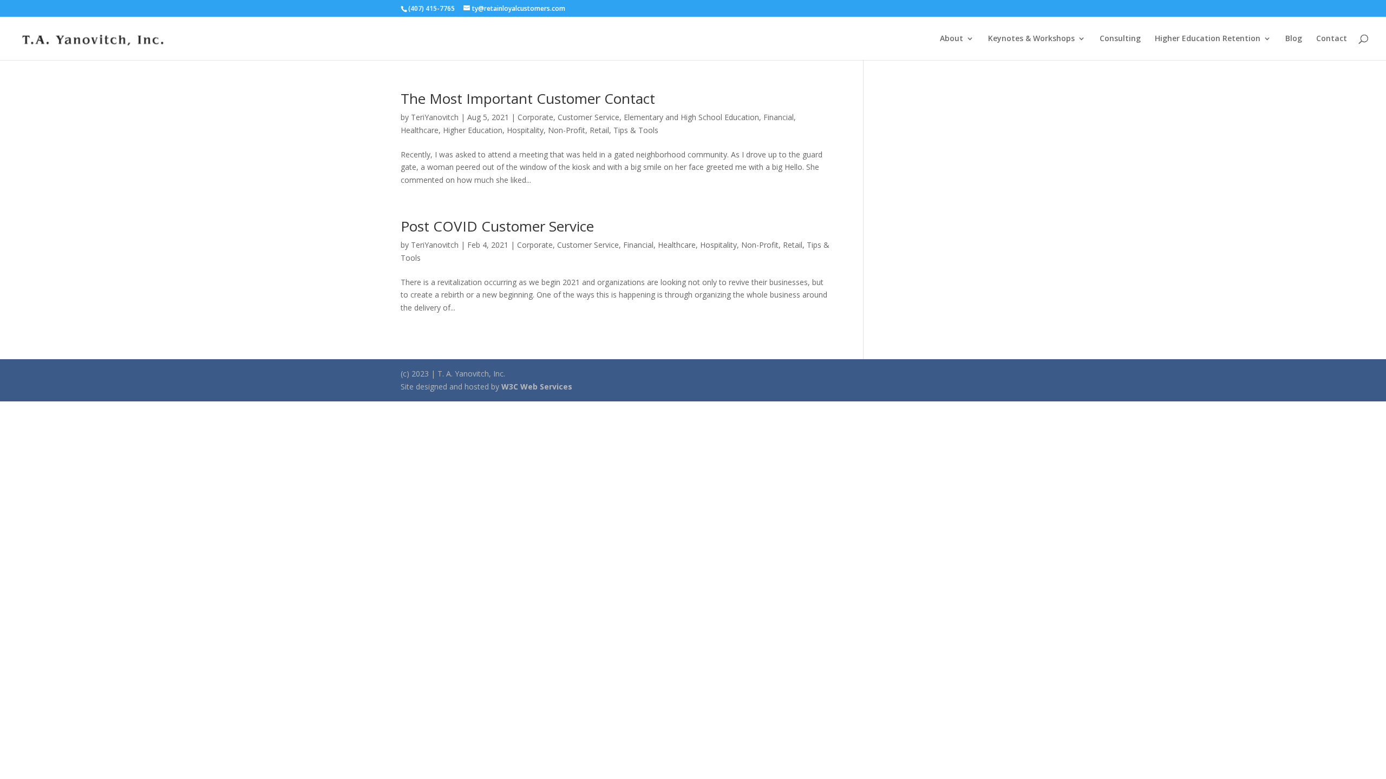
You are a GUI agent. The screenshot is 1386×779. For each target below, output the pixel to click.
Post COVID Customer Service (497, 226)
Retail (599, 130)
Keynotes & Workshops (1031, 39)
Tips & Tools (635, 130)
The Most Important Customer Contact (528, 98)
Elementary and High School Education (691, 117)
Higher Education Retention (1207, 39)
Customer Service (588, 117)
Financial (778, 117)
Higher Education (472, 130)
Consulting (1120, 39)
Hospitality (525, 130)
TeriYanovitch (435, 117)
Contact (1331, 39)
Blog (1293, 39)
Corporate (535, 117)
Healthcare (420, 130)
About (951, 39)
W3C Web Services (536, 386)
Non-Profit (566, 130)
